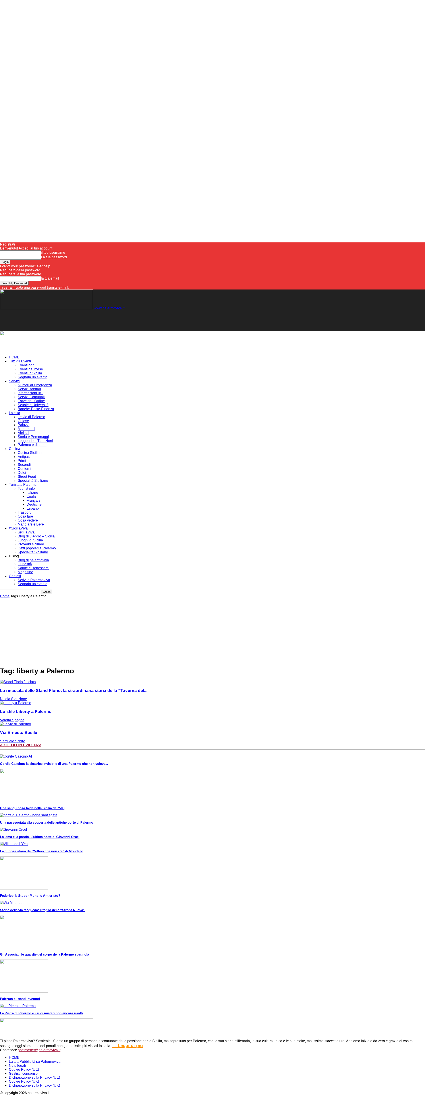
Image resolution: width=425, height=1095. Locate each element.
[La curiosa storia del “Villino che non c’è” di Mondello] (14, 844)
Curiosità (25, 564)
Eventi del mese (30, 369)
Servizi (14, 381)
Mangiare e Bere (31, 524)
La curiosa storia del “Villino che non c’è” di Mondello (41, 851)
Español (33, 508)
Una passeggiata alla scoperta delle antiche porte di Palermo (46, 822)
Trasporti (24, 512)
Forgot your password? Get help (25, 266)
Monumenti (26, 429)
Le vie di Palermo (31, 417)
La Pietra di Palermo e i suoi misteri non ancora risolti (41, 1013)
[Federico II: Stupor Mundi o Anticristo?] (24, 888)
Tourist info (26, 488)
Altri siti (23, 433)
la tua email (50, 278)
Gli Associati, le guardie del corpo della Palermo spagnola (44, 954)
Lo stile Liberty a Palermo (26, 711)
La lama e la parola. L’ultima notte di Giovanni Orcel (39, 837)
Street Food (27, 476)
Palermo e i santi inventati (20, 999)
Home (5, 596)
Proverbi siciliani (31, 544)
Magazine (25, 572)
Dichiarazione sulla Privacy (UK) (34, 1085)
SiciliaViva (26, 532)
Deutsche (34, 504)
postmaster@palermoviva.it (39, 1050)
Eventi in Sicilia (30, 373)
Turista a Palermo (23, 484)
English (33, 496)
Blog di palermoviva (33, 560)
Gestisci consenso (23, 1073)
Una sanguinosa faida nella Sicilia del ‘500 (32, 808)
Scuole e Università (33, 405)
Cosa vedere (28, 520)
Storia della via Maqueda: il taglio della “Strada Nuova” (42, 910)
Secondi (24, 465)
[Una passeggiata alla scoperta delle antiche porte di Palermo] (28, 815)
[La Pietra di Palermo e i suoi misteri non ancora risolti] (18, 1006)
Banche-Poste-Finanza (36, 409)
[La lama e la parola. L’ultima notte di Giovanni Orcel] (13, 829)
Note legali (17, 1065)
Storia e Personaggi (33, 437)
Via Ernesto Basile (18, 732)
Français (33, 500)
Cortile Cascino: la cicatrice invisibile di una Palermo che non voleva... (54, 764)
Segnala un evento (32, 377)
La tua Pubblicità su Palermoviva (34, 1061)
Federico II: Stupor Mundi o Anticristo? (30, 895)
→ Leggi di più (127, 1045)
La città (14, 413)
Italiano (32, 492)
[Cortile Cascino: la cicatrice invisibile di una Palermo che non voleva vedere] (16, 756)
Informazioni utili (30, 393)
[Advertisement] (80, 320)
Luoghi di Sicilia (30, 540)
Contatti (15, 576)
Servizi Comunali (31, 397)
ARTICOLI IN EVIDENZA (20, 745)
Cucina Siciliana (31, 453)
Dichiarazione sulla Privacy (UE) (34, 1077)
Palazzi (23, 425)
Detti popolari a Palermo (37, 548)
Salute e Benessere (33, 568)
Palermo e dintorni (32, 445)
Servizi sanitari (29, 389)
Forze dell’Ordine (31, 401)
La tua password (54, 257)
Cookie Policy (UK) (24, 1081)
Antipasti (24, 457)
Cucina (14, 449)
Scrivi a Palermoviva (34, 580)
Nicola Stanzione (13, 699)
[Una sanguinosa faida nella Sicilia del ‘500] (24, 801)
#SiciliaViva (18, 528)
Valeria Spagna (12, 720)
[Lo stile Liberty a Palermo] (15, 703)
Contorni (24, 468)
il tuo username (53, 252)
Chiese (23, 421)
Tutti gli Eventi (20, 361)
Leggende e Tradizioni (35, 441)
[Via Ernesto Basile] (15, 724)
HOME (14, 357)
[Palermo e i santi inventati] (24, 991)
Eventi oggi (26, 365)
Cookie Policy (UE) (24, 1069)
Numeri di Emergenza (35, 385)
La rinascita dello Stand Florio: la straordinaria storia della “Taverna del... (73, 690)
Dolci (22, 472)
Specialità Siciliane (33, 480)
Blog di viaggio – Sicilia (36, 536)
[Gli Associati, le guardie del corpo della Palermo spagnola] (24, 947)
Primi (22, 461)
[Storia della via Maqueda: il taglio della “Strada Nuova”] (12, 903)
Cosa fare (25, 516)
